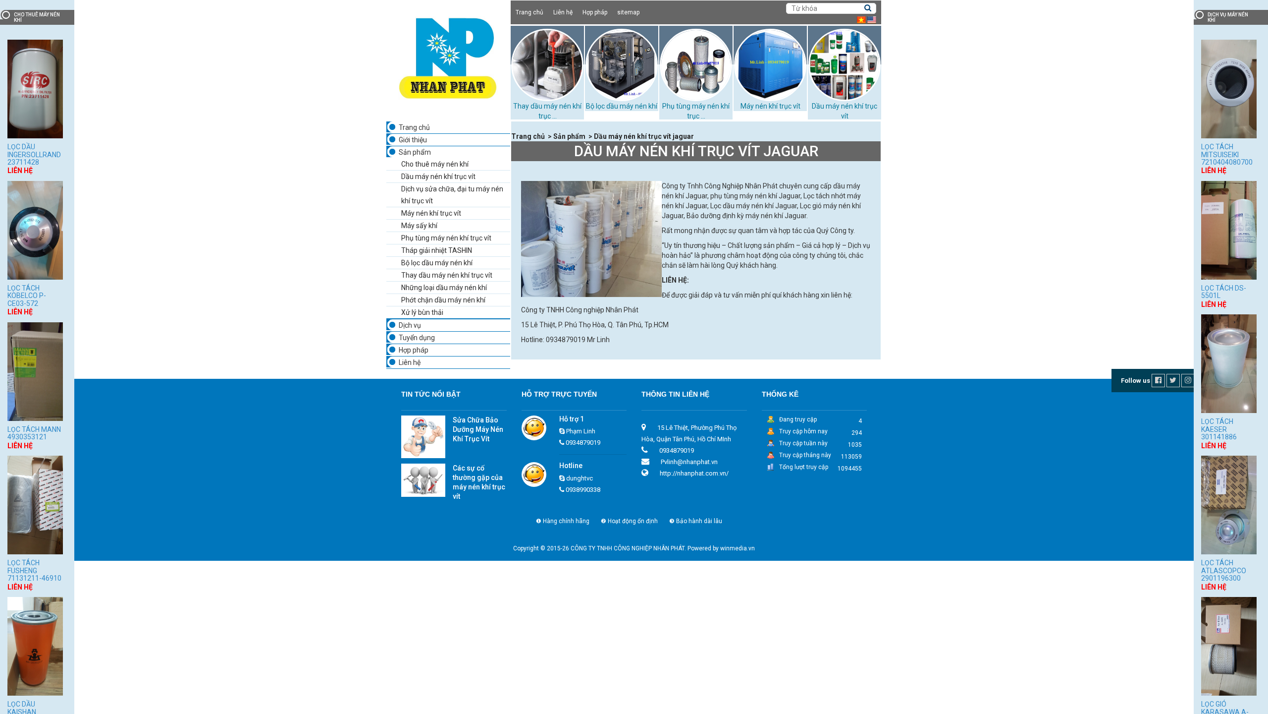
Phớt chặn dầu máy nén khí (443, 300)
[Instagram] (1188, 380)
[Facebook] (1159, 380)
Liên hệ (563, 12)
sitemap (628, 12)
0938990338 (583, 489)
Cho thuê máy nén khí (435, 164)
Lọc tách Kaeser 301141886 (1219, 429)
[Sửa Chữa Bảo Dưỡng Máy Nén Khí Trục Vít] (423, 436)
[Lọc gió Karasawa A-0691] (1229, 645)
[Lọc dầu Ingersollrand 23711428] (35, 88)
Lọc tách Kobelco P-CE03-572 (26, 295)
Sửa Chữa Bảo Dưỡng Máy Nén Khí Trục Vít (478, 429)
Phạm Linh (580, 431)
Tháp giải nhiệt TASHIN (436, 250)
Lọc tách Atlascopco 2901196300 (1223, 570)
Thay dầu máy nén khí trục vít (446, 275)
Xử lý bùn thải (422, 312)
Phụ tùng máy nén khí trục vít (446, 238)
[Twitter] (1173, 380)
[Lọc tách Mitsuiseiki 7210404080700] (1229, 88)
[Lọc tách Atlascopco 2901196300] (1229, 504)
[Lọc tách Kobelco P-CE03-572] (35, 229)
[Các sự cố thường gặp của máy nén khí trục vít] (423, 479)
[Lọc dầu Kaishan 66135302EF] (35, 645)
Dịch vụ (410, 325)
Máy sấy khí (419, 226)
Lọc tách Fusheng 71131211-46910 (34, 570)
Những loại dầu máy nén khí (444, 288)
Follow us (1135, 380)
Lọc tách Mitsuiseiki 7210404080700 (1227, 154)
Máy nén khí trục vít (770, 106)
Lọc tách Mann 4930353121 (34, 433)
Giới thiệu (413, 140)
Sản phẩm (415, 152)
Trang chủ (529, 12)
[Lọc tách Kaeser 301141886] (1229, 363)
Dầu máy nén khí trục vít (438, 176)
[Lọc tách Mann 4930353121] (35, 370)
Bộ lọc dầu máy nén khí (621, 106)
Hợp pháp (594, 12)
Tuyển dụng (417, 338)
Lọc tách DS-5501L (1223, 291)
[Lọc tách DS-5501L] (1229, 229)
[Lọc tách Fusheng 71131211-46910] (35, 504)
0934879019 (583, 442)
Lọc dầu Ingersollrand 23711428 (34, 154)
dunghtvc (579, 478)
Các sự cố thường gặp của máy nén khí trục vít (479, 482)
